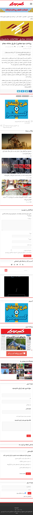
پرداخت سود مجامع (25, 96)
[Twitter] (17, 264)
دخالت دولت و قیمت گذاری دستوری (22, 458)
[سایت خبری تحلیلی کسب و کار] (16, 3)
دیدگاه (29, 219)
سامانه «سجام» (19, 96)
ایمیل (29, 239)
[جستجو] (6, 270)
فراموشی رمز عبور (27, 496)
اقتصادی (24, 17)
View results (23, 474)
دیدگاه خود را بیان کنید (9, 47)
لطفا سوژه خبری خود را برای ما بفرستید (23, 420)
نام (30, 234)
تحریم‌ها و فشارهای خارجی (24, 467)
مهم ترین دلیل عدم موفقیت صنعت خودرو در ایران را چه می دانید (17, 455)
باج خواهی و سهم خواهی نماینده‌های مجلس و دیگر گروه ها (18, 464)
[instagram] (14, 264)
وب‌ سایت (29, 245)
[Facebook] (20, 264)
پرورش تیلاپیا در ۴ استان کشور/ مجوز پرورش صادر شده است (22, 122)
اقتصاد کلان (18, 17)
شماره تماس (28, 409)
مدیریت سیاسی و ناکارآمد (24, 461)
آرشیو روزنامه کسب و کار (15, 353)
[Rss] (23, 264)
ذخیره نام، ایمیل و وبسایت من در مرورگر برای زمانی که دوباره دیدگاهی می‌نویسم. (18, 251)
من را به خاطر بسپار (21, 493)
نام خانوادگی (28, 405)
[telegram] (11, 264)
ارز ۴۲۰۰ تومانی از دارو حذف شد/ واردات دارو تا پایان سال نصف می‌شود (11, 126)
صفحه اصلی (30, 17)
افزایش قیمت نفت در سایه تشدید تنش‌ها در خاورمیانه (17, 175)
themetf (16, 508)
